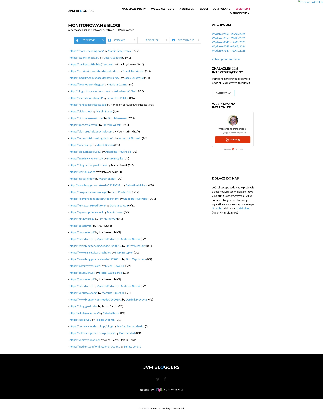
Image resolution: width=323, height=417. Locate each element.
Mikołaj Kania (111, 313)
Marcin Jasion (115, 212)
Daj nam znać (223, 93)
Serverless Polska (117, 98)
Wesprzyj (243, 9)
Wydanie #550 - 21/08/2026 (228, 38)
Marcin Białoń (104, 111)
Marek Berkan (105, 145)
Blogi (204, 9)
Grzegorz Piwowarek (135, 198)
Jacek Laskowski (134, 77)
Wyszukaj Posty (162, 9)
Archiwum (187, 9)
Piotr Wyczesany (136, 245)
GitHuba (217, 208)
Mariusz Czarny (117, 84)
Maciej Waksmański (111, 272)
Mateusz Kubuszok (113, 292)
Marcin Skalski (107, 178)
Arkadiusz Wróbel (125, 91)
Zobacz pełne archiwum (226, 59)
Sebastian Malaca (136, 185)
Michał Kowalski (115, 265)
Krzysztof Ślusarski (129, 138)
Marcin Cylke (115, 158)
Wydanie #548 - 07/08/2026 (228, 46)
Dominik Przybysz (136, 299)
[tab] (90, 40)
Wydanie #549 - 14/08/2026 (228, 42)
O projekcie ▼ (240, 13)
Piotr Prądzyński (121, 192)
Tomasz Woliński (105, 319)
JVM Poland (222, 9)
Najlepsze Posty (134, 9)
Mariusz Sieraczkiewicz (130, 326)
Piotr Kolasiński (112, 124)
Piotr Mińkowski (117, 118)
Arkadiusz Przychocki (118, 151)
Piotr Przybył (127, 333)
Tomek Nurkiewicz (133, 71)
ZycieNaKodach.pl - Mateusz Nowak (118, 239)
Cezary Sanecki (112, 57)
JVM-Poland (242, 208)
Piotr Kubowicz (108, 218)
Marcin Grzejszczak (119, 51)
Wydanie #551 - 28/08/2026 (228, 33)
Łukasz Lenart (132, 346)
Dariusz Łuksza (119, 205)
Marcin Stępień (124, 252)
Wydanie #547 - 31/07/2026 (228, 50)
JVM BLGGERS (80, 11)
